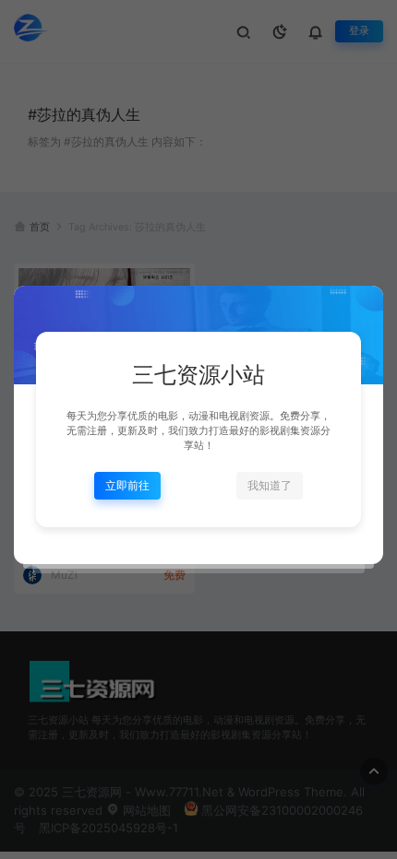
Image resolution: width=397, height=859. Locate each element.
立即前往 (127, 485)
